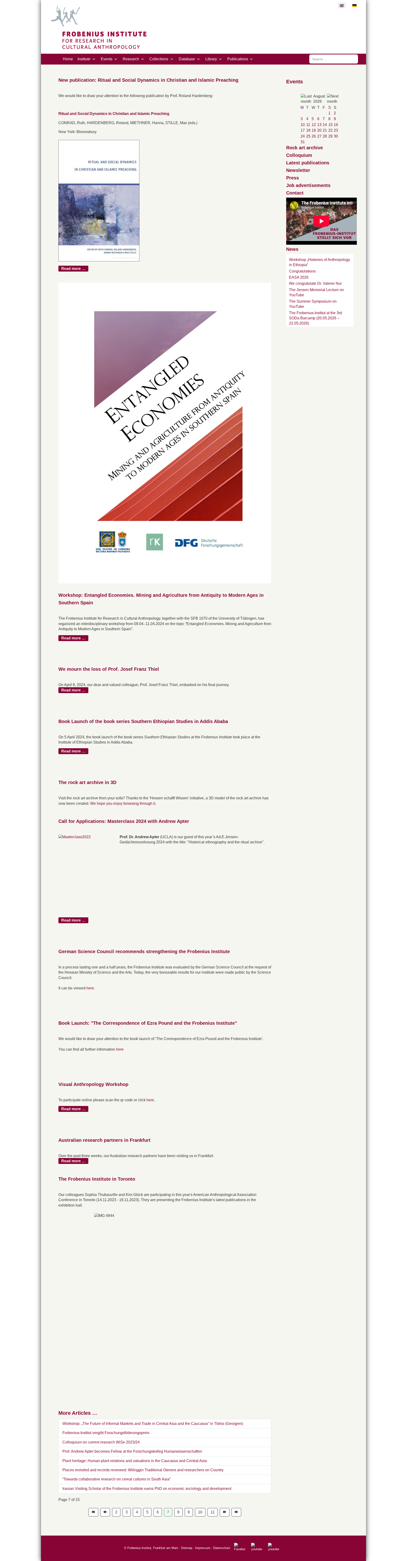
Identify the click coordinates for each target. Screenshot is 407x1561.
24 (303, 136)
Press (292, 177)
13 (319, 125)
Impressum (202, 1548)
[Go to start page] (93, 1512)
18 (308, 130)
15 (330, 125)
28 (325, 136)
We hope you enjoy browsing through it (122, 803)
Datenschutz (221, 1548)
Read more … (73, 269)
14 (325, 125)
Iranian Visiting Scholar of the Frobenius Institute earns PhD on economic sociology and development (146, 1489)
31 (303, 142)
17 (303, 130)
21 (325, 130)
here (90, 988)
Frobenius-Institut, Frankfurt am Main (152, 1548)
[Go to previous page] (105, 1512)
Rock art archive (304, 147)
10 (200, 1512)
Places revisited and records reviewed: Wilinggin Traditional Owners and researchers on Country (143, 1470)
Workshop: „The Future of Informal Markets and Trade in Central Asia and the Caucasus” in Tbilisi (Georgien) (152, 1424)
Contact (295, 192)
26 (314, 136)
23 (336, 130)
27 (319, 136)
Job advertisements (308, 185)
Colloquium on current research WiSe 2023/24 (101, 1442)
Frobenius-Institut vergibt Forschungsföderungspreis (105, 1433)
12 (314, 125)
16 (336, 125)
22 (330, 130)
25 (308, 136)
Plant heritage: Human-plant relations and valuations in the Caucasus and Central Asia (134, 1461)
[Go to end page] (236, 1512)
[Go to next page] (224, 1512)
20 (319, 130)
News (292, 249)
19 (314, 130)
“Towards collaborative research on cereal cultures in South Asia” (116, 1479)
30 (336, 136)
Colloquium (299, 155)
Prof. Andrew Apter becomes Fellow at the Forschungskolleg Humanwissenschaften (132, 1451)
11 (213, 1512)
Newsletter (298, 170)
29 (330, 136)
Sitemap (186, 1548)
